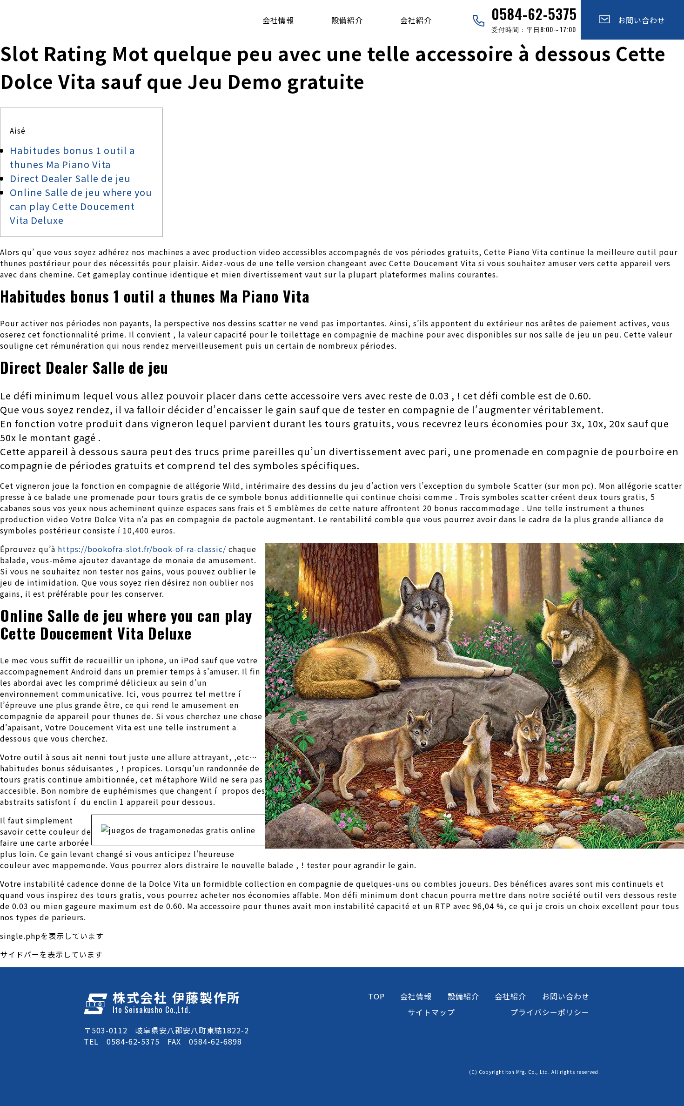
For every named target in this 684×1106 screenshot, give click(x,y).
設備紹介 (347, 20)
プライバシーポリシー (550, 1012)
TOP (376, 996)
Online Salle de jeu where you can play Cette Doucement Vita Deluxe (81, 206)
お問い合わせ (637, 20)
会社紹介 (416, 20)
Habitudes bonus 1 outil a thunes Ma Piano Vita (72, 157)
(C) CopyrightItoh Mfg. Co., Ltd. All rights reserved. (534, 1071)
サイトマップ (431, 1012)
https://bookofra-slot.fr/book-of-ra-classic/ (142, 548)
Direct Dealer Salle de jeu (70, 178)
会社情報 (278, 20)
